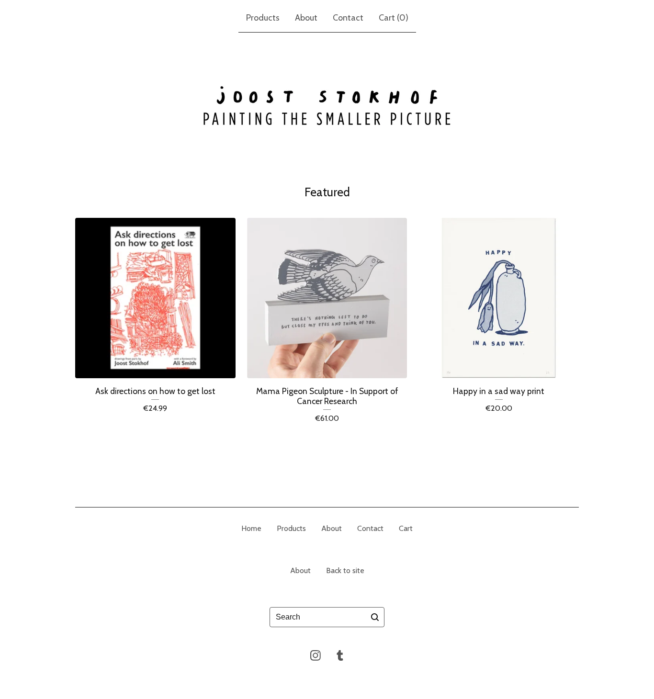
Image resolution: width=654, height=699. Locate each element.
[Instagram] (315, 655)
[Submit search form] (375, 617)
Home (251, 528)
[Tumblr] (339, 655)
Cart (406, 528)
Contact (348, 17)
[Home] (327, 106)
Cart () (393, 17)
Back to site (345, 570)
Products (263, 17)
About (306, 17)
